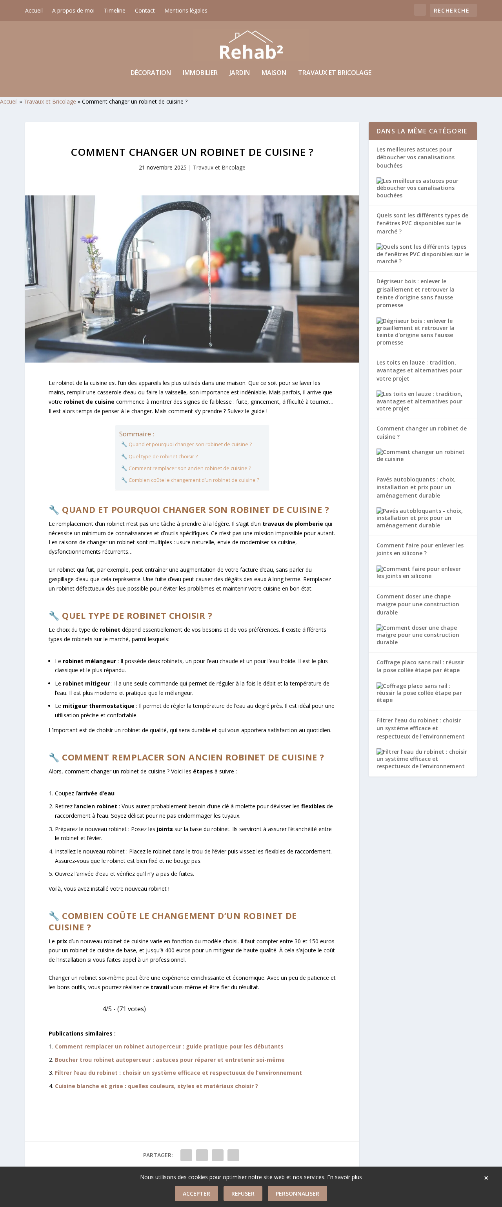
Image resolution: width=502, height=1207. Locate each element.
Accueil (34, 10)
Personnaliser (297, 1193)
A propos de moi (73, 10)
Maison (274, 73)
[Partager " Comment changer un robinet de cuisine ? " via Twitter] (202, 1155)
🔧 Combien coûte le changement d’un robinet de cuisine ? (190, 480)
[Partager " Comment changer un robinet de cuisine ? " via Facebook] (186, 1155)
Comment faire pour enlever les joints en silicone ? (420, 549)
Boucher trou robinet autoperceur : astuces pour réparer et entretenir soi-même (170, 1059)
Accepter (196, 1193)
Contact (145, 10)
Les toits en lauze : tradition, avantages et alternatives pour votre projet (419, 370)
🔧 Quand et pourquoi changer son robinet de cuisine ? (186, 444)
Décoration (151, 73)
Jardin (239, 73)
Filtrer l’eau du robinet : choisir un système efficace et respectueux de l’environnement (178, 1072)
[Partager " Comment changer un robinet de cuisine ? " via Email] (233, 1155)
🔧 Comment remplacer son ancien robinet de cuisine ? (186, 468)
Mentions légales (185, 10)
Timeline (115, 10)
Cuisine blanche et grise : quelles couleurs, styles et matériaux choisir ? (156, 1086)
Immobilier (200, 73)
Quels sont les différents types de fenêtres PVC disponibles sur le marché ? (422, 223)
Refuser (243, 1193)
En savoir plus (344, 1177)
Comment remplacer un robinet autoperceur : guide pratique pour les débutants (169, 1046)
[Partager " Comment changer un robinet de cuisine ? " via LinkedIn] (218, 1155)
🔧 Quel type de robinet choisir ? (159, 456)
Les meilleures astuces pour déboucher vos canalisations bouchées (415, 157)
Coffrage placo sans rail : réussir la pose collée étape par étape (420, 666)
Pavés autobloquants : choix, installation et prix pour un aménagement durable (416, 487)
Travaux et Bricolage (334, 73)
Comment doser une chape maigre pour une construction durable (417, 604)
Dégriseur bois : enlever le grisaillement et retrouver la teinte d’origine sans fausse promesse (415, 293)
